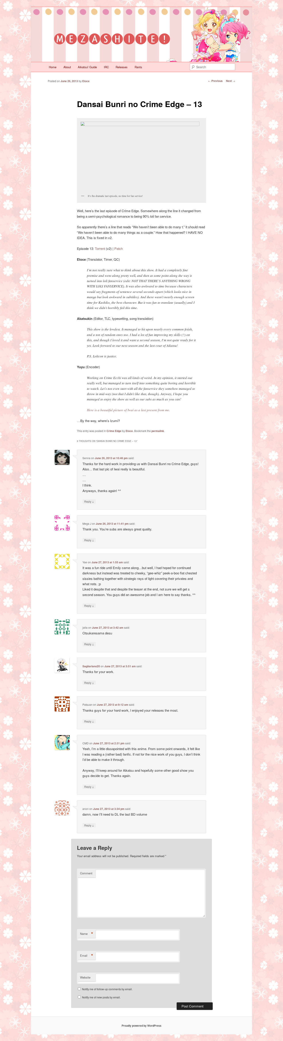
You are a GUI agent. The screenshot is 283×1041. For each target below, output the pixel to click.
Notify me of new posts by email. (101, 997)
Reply (89, 501)
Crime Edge (114, 431)
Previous (215, 81)
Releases (122, 67)
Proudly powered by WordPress (141, 1026)
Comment (86, 873)
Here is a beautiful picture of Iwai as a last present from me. (128, 410)
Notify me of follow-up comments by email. (107, 989)
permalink (157, 431)
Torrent (100, 248)
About (67, 67)
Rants (138, 67)
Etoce (86, 81)
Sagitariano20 (91, 666)
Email (86, 955)
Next (230, 81)
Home (52, 67)
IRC (106, 67)
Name (86, 933)
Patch (118, 248)
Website (85, 977)
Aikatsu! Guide (87, 67)
